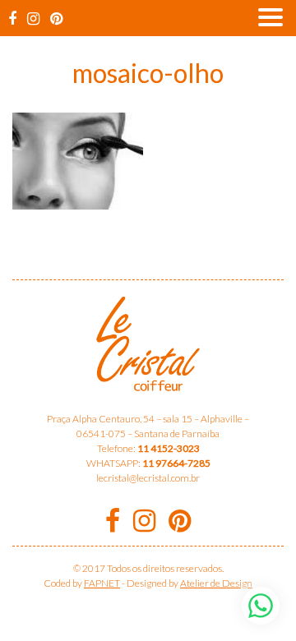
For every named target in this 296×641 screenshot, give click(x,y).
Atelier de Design (216, 583)
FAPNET (102, 583)
